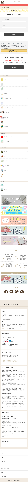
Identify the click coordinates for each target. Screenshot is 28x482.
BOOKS (5, 189)
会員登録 (19, 3)
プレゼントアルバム (8, 136)
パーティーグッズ (7, 184)
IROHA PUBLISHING (15, 480)
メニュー (26, 3)
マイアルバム (7, 141)
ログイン (15, 3)
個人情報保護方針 (4, 465)
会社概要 (2, 472)
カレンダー (6, 121)
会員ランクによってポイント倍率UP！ (10, 360)
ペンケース (6, 88)
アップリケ (6, 165)
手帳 (5, 79)
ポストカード (7, 112)
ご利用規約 (3, 461)
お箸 (5, 175)
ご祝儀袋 (6, 126)
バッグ (5, 151)
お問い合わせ (3, 476)
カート (23, 3)
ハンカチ (6, 170)
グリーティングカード (8, 107)
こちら (7, 337)
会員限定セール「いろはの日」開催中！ (10, 361)
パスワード (5, 25)
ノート (5, 84)
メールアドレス (6, 19)
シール (5, 93)
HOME (2, 7)
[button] (14, 50)
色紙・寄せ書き (7, 117)
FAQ (2, 457)
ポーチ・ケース (7, 160)
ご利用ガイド (3, 453)
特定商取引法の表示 (5, 468)
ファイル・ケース (7, 98)
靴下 (5, 156)
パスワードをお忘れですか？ (14, 37)
